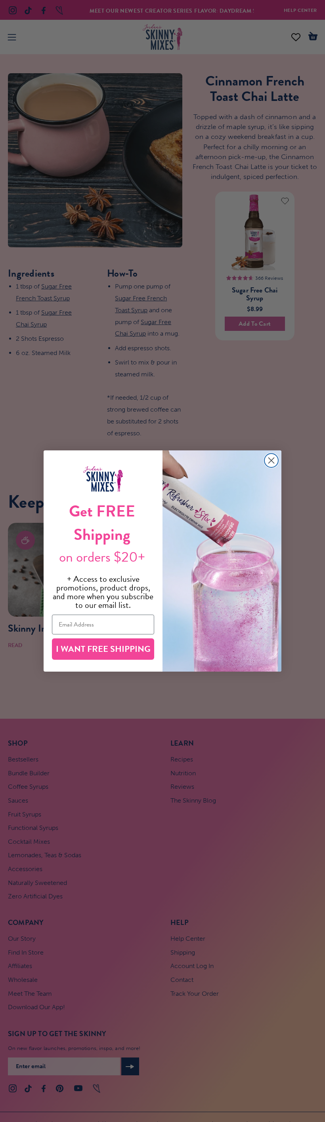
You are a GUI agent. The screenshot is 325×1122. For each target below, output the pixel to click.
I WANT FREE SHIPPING (103, 648)
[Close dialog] (271, 460)
